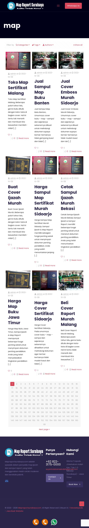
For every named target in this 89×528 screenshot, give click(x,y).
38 (34, 392)
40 (42, 392)
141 (64, 416)
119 (38, 412)
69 (29, 400)
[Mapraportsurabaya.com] (25, 6)
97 (12, 408)
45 (64, 392)
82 (17, 404)
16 (77, 384)
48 (76, 392)
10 (51, 384)
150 (33, 420)
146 (16, 420)
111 (72, 408)
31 (72, 388)
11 (55, 384)
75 (55, 400)
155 (55, 420)
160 (76, 420)
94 (68, 404)
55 (38, 396)
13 (64, 384)
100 (25, 408)
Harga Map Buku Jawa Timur (14, 312)
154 (50, 420)
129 (12, 416)
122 (51, 412)
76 (59, 400)
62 (68, 396)
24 (42, 388)
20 (25, 388)
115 (21, 412)
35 (21, 392)
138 (51, 416)
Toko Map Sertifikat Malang (18, 87)
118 (34, 412)
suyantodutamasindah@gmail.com (62, 469)
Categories (23, 45)
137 (46, 416)
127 (72, 412)
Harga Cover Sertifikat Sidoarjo (44, 311)
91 (55, 404)
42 (51, 392)
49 (12, 396)
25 (47, 388)
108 (59, 408)
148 (25, 420)
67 (21, 400)
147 (20, 420)
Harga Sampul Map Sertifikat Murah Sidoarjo (44, 200)
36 (25, 392)
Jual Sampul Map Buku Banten (42, 92)
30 (68, 388)
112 (77, 408)
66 (17, 400)
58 (51, 396)
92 (60, 404)
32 (77, 388)
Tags (36, 45)
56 (42, 396)
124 (59, 412)
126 (68, 412)
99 (21, 408)
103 (38, 408)
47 (72, 392)
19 (21, 388)
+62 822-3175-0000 (53, 463)
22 (34, 388)
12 (59, 384)
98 (17, 408)
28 (59, 388)
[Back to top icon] (81, 503)
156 (59, 420)
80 (77, 400)
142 (68, 416)
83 (21, 404)
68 (25, 400)
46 (68, 392)
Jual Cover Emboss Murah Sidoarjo (69, 92)
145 (12, 420)
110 (68, 408)
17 (12, 388)
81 (12, 404)
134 (33, 416)
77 (64, 400)
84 (25, 404)
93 (64, 404)
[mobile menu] (58, 6)
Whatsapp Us (73, 5)
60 (59, 396)
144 (76, 416)
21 (29, 388)
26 (51, 388)
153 (46, 420)
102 (33, 408)
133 (29, 416)
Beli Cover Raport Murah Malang (69, 313)
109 (63, 408)
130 (16, 416)
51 (21, 396)
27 (55, 388)
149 (29, 420)
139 (55, 416)
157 (63, 420)
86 (34, 404)
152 (42, 420)
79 (72, 400)
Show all (78, 45)
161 (44, 424)
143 (72, 416)
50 (17, 396)
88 (42, 404)
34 (17, 392)
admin (13, 73)
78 (68, 400)
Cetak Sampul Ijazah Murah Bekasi (69, 197)
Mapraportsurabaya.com (29, 507)
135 (38, 416)
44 (59, 392)
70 (34, 400)
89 (47, 404)
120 (42, 412)
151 (38, 420)
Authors (48, 45)
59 (55, 396)
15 (72, 384)
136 (42, 416)
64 (76, 396)
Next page (43, 429)
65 (12, 400)
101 (29, 408)
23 (38, 388)
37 (29, 392)
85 (29, 404)
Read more (24, 138)
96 (77, 404)
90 (51, 404)
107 (55, 408)
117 (29, 412)
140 (59, 416)
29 (64, 388)
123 (55, 412)
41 (47, 392)
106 (50, 408)
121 (47, 412)
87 (38, 404)
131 (21, 416)
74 (51, 400)
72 (42, 400)
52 (25, 396)
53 (29, 396)
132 (25, 416)
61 (64, 396)
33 (12, 392)
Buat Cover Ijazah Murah (15, 195)
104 (42, 408)
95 (72, 404)
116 (25, 412)
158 (68, 420)
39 (38, 392)
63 (72, 396)
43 (55, 392)
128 (76, 412)
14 (68, 384)
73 (47, 400)
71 (38, 400)
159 (72, 420)
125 (63, 412)
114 (16, 412)
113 (12, 412)
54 (34, 396)
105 (46, 408)
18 (16, 388)
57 (47, 396)
